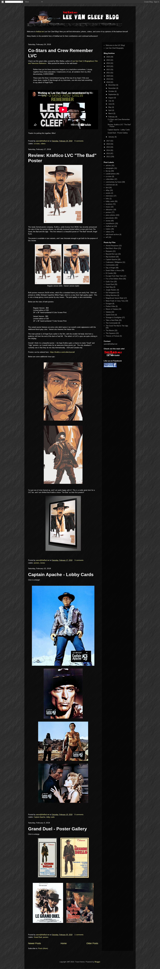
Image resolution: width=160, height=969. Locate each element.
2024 (108, 63)
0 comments (79, 141)
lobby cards (50, 817)
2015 (108, 147)
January (111, 137)
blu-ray (108, 171)
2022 (108, 70)
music (108, 207)
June (110, 104)
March (110, 113)
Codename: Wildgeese (114, 262)
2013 (108, 153)
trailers (108, 229)
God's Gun (109, 282)
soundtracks (110, 223)
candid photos (111, 174)
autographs (110, 168)
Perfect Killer (110, 306)
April (110, 110)
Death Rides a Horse (113, 270)
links (107, 199)
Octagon (109, 304)
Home (64, 943)
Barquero (109, 251)
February (111, 117)
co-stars (37, 144)
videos (43, 144)
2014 (108, 150)
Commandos (110, 265)
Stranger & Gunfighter (114, 317)
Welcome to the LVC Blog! (115, 45)
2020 (108, 76)
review (42, 563)
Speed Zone (110, 315)
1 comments (79, 935)
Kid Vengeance (111, 293)
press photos (110, 215)
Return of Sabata (112, 309)
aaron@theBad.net (43, 141)
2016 (108, 144)
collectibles (110, 179)
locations (109, 204)
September (112, 94)
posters (36, 563)
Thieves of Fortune (112, 336)
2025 (108, 60)
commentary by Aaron (114, 182)
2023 (108, 66)
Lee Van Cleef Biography (115, 48)
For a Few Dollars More (114, 279)
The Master (110, 330)
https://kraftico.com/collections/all (62, 352)
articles (108, 165)
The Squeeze (110, 333)
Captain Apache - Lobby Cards (61, 574)
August (111, 98)
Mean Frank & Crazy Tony (115, 301)
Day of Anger (110, 268)
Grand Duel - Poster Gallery (57, 828)
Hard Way (109, 287)
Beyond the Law (111, 254)
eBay (108, 190)
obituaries (109, 210)
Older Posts (92, 943)
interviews (109, 196)
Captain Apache (39, 817)
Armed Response (112, 246)
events (108, 193)
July (110, 101)
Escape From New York (114, 276)
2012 (108, 157)
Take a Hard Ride (112, 320)
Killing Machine (111, 295)
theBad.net (40, 32)
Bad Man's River (112, 248)
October (111, 91)
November (112, 88)
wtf (107, 237)
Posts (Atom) (43, 948)
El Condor (109, 273)
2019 (108, 79)
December (112, 85)
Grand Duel (38, 937)
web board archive (112, 234)
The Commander (112, 323)
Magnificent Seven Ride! (115, 298)
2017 (108, 141)
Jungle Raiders (111, 290)
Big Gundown (110, 257)
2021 (108, 73)
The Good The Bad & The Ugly (117, 326)
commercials (110, 185)
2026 (108, 57)
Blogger (97, 962)
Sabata (108, 312)
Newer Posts (34, 943)
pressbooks (110, 218)
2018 (108, 82)
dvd (107, 188)
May (110, 107)
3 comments (79, 560)
